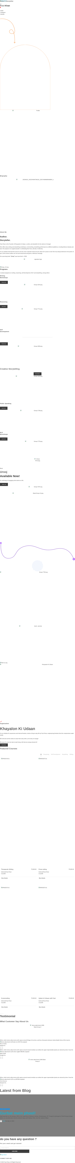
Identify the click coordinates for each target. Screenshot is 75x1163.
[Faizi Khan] (6, 2)
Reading (7, 1109)
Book (3, 1109)
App (1, 1109)
